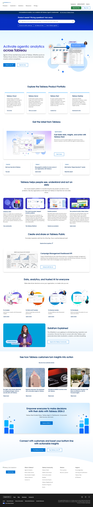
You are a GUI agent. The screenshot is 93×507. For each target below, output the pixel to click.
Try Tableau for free (38, 450)
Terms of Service (10, 501)
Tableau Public (45, 470)
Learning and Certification (81, 472)
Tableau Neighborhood (47, 482)
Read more (6, 396)
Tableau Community (47, 467)
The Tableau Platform (31, 226)
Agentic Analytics (28, 470)
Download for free (76, 110)
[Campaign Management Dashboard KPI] (22, 260)
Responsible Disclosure (29, 501)
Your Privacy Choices (9, 503)
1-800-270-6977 (81, 4)
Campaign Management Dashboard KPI (56, 253)
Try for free (9, 110)
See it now (59, 154)
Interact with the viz (48, 267)
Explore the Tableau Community (58, 342)
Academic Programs (46, 484)
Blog (19, 497)
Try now (8, 171)
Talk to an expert (32, 110)
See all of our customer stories (46, 362)
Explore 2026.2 (47, 423)
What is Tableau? (29, 467)
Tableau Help (78, 475)
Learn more (38, 171)
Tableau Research (29, 477)
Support (77, 467)
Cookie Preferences (40, 501)
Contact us (73, 4)
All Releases (78, 477)
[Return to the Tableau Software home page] (8, 2)
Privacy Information (19, 501)
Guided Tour (53, 110)
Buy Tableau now (53, 450)
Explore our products (53, 226)
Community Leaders (46, 475)
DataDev (44, 477)
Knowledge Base (79, 470)
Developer (24, 497)
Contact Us (27, 479)
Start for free (76, 8)
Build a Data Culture (29, 472)
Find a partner (63, 470)
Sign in (87, 4)
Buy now (86, 8)
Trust (14, 497)
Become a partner (64, 472)
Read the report (69, 171)
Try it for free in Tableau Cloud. (67, 12)
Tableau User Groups (47, 472)
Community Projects (46, 479)
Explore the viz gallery (45, 243)
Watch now (8, 65)
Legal (4, 501)
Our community (7, 226)
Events (43, 487)
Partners (62, 467)
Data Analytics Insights (30, 475)
